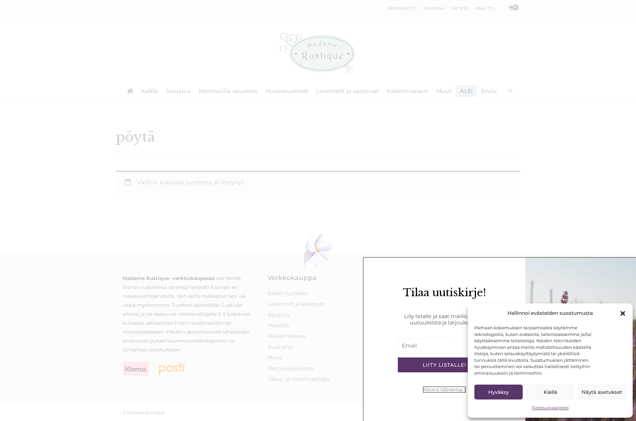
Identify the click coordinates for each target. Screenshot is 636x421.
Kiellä (550, 392)
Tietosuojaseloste (550, 407)
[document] (318, 210)
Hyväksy (498, 392)
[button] (622, 313)
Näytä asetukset (602, 392)
